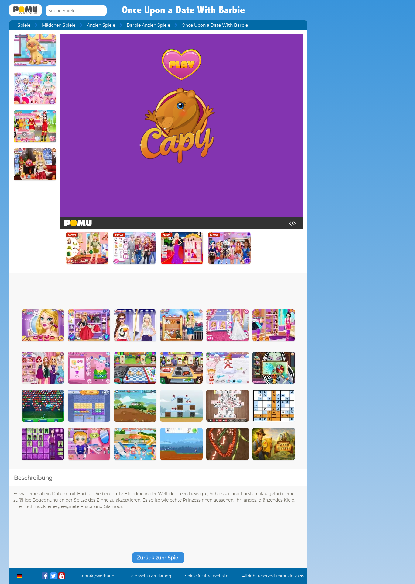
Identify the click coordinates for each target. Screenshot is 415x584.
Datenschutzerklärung (149, 576)
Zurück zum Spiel (158, 558)
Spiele (24, 25)
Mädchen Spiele (58, 25)
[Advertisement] (158, 289)
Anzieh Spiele (101, 25)
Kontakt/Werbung (97, 576)
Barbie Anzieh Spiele (148, 25)
